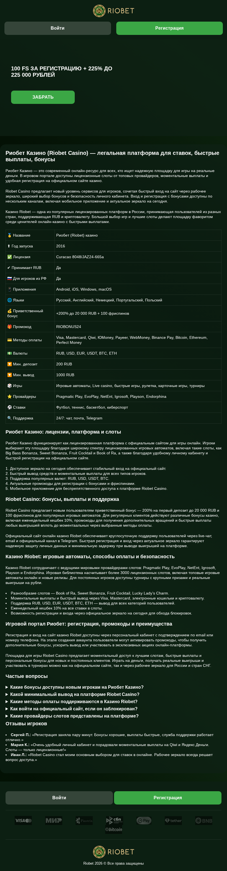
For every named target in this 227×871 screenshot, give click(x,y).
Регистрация (169, 28)
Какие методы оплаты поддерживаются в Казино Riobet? (74, 701)
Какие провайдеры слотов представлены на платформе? (74, 716)
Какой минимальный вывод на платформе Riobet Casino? (75, 694)
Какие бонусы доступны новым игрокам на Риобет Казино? (77, 687)
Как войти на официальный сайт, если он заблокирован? (74, 708)
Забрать (43, 97)
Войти (58, 28)
